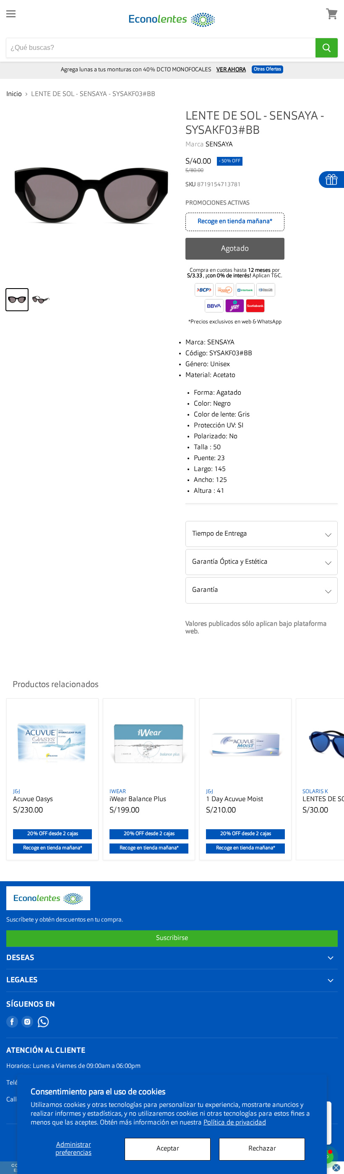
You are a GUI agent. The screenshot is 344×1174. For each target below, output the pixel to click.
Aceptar (167, 1148)
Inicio (14, 94)
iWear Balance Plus (137, 799)
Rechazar (262, 1148)
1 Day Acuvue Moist (234, 799)
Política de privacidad (234, 1122)
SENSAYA (219, 144)
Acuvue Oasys (33, 799)
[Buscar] (326, 47)
